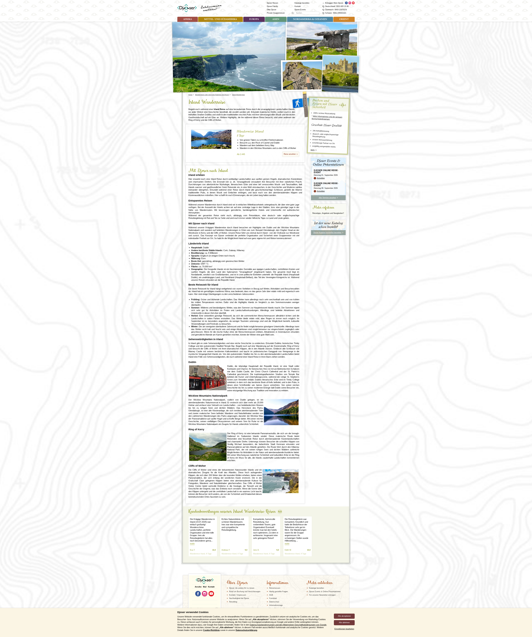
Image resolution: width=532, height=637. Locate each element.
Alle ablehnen (344, 622)
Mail (205, 587)
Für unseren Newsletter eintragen (322, 595)
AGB (271, 595)
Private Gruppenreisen (276, 13)
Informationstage (276, 605)
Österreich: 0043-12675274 (336, 10)
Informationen (277, 583)
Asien (275, 19)
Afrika (187, 19)
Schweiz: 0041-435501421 (335, 13)
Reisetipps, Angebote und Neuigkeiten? (328, 213)
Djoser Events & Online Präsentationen (325, 591)
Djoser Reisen (272, 3)
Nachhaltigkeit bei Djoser (239, 598)
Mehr (313, 150)
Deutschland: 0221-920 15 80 (337, 6)
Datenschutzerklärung (246, 630)
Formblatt (273, 598)
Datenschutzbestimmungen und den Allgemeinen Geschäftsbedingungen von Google (288, 625)
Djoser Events (300, 10)
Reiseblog (233, 602)
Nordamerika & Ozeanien (310, 19)
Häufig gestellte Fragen (278, 591)
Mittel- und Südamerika (220, 19)
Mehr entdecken (319, 583)
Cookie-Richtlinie (211, 630)
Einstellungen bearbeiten (344, 629)
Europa (254, 19)
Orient (344, 19)
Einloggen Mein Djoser (334, 3)
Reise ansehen (290, 154)
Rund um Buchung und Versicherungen (244, 591)
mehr (192, 543)
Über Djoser (271, 10)
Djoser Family (272, 6)
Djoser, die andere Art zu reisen (241, 588)
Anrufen (198, 587)
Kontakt (298, 6)
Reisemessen (274, 588)
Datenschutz (274, 602)
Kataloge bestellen (302, 3)
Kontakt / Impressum (237, 595)
